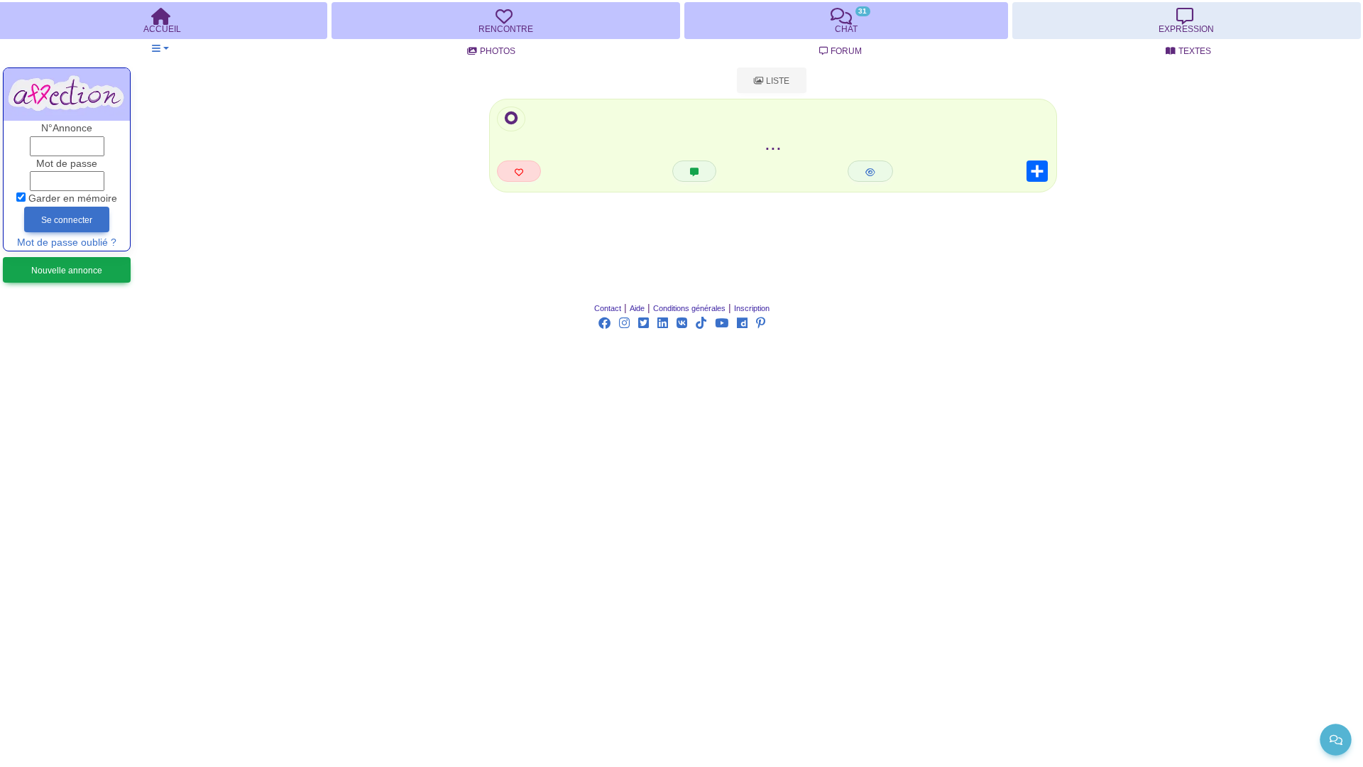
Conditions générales (689, 308)
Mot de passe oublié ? (66, 242)
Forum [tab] (846, 51)
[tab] (505, 20)
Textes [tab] (1194, 51)
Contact (607, 308)
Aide (637, 308)
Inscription (752, 308)
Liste (776, 81)
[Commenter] (694, 171)
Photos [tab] (497, 51)
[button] (160, 48)
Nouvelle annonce (66, 271)
